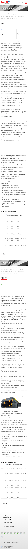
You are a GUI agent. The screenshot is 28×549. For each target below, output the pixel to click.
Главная (3, 13)
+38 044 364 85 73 (7, 522)
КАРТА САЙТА (7, 547)
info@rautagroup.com (8, 526)
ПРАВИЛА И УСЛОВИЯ (8, 546)
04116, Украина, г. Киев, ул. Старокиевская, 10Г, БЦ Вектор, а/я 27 (9, 517)
